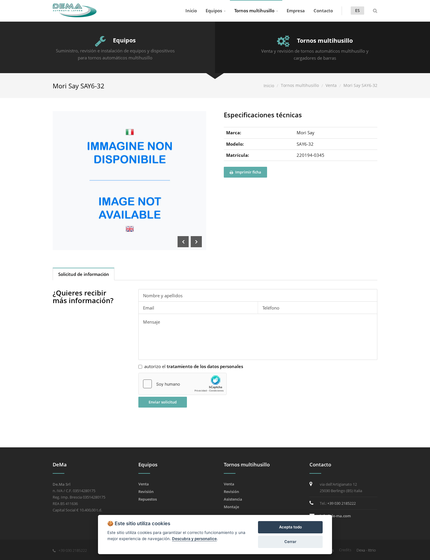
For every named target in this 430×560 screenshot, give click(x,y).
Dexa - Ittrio (366, 550)
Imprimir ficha (247, 172)
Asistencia (233, 499)
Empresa (296, 10)
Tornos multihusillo (254, 10)
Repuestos (147, 499)
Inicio (191, 10)
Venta (331, 85)
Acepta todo (290, 527)
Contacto (323, 10)
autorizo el (193, 366)
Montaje (231, 506)
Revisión (146, 491)
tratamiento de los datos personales (205, 366)
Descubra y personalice (194, 538)
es (357, 10)
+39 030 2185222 (341, 503)
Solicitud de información (83, 274)
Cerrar (290, 541)
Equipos (214, 10)
